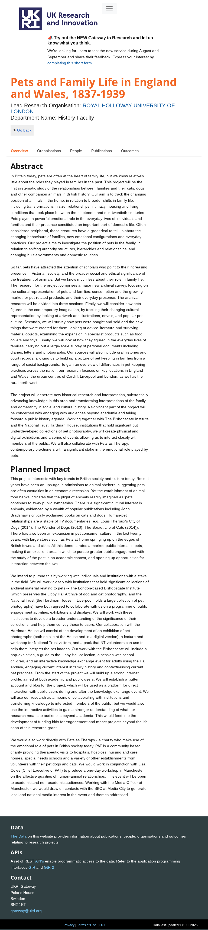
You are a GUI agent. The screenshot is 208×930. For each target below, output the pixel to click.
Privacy (69, 925)
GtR (31, 867)
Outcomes (130, 151)
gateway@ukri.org (26, 911)
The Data (19, 836)
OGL (102, 925)
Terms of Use (86, 925)
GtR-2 (49, 867)
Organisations (49, 151)
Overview (19, 151)
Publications (101, 151)
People (76, 151)
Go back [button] (24, 130)
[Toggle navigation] (109, 8)
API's (39, 861)
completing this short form (69, 63)
